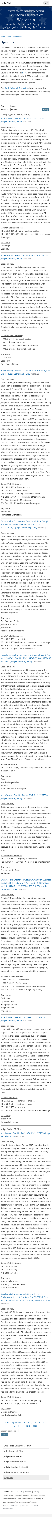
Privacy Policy (8, 1509)
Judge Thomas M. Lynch (15, 1461)
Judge (12, 106)
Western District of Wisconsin (26, 17)
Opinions (8, 1477)
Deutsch (28, 1492)
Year (3, 106)
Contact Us (34, 1505)
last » (35, 1425)
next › (28, 1425)
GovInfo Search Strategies (16, 88)
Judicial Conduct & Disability (16, 1467)
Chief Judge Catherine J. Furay (17, 1445)
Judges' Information (14, 36)
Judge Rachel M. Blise (13, 1451)
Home (3, 36)
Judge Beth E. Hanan (13, 1456)
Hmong (36, 1492)
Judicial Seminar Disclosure (16, 1472)
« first (7, 1422)
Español (19, 1492)
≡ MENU (7, 3)
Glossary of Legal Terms (19, 1505)
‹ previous (16, 1422)
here (24, 72)
